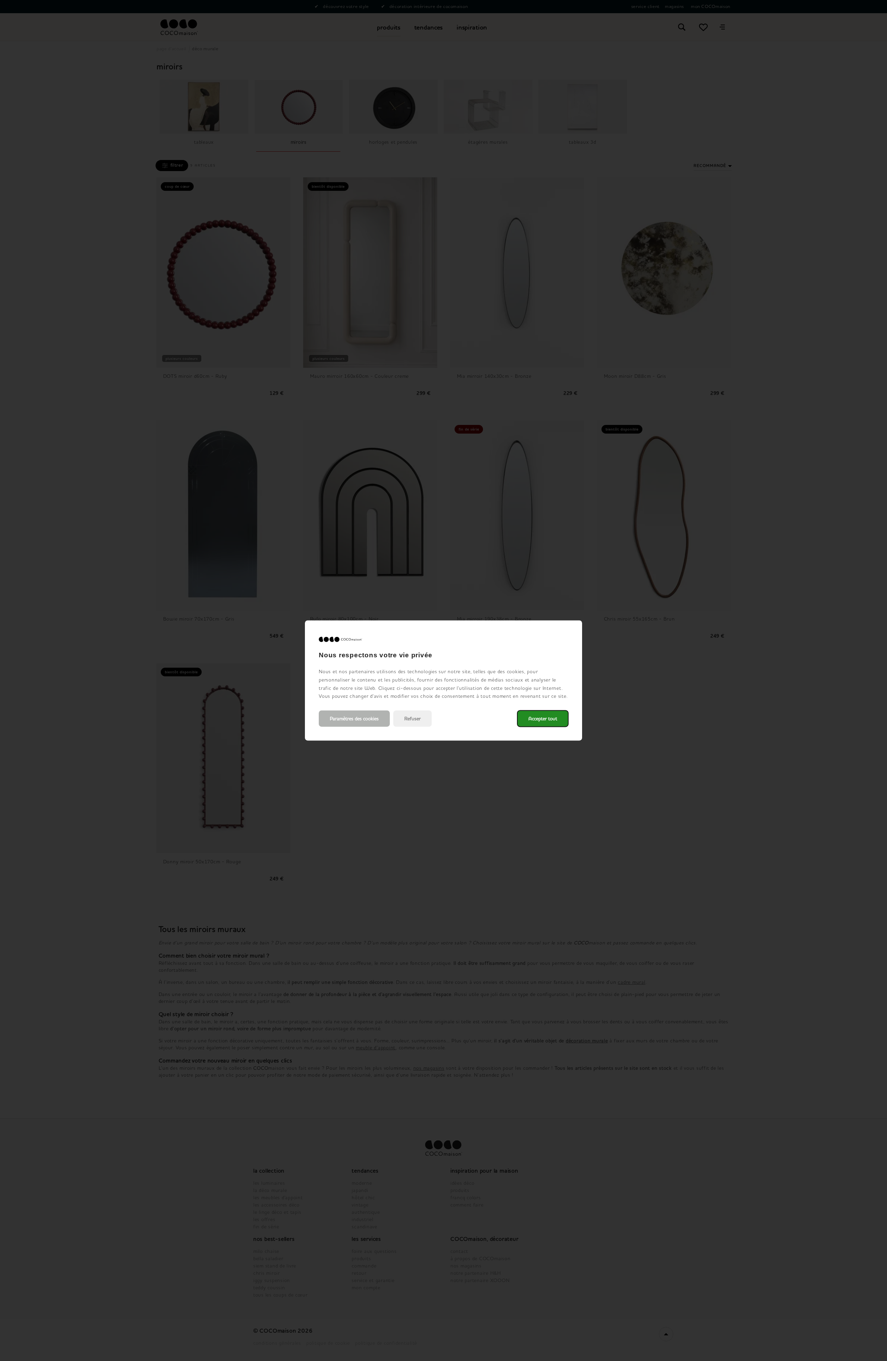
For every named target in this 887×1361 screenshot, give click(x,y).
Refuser (412, 719)
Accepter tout (542, 719)
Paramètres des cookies (354, 719)
